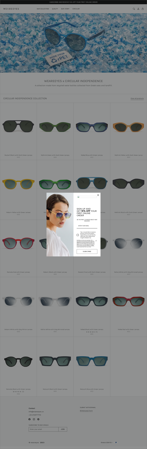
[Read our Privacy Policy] (96, 241)
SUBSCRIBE (87, 251)
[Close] (98, 195)
